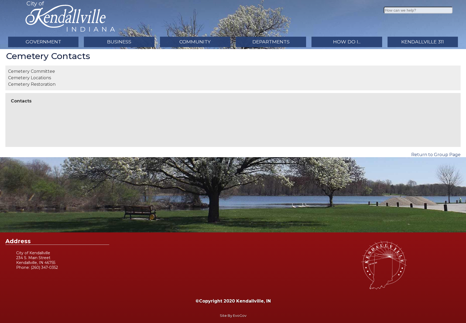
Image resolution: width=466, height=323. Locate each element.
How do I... (347, 41)
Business (119, 41)
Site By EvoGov (233, 316)
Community (195, 41)
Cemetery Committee (31, 71)
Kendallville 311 (422, 41)
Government (43, 41)
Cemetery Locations (29, 77)
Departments (271, 41)
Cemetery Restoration (32, 84)
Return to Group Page (436, 154)
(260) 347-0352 (44, 267)
